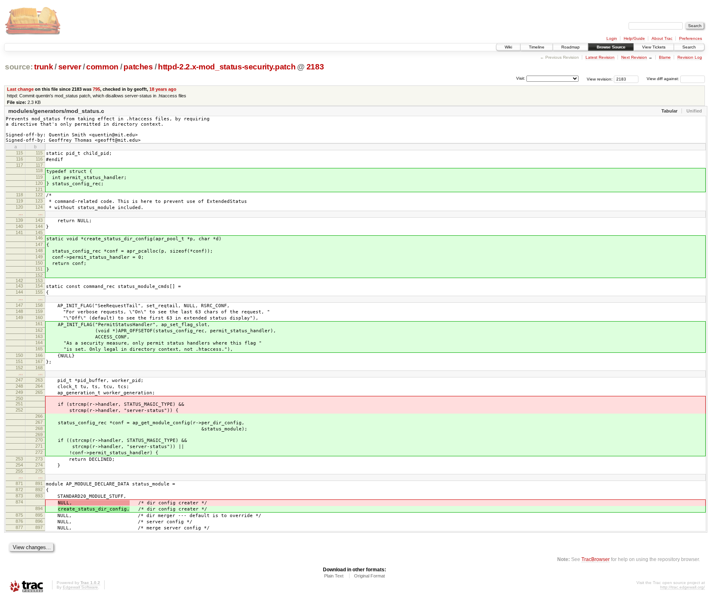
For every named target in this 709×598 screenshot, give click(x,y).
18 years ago (162, 89)
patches (138, 66)
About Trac (662, 38)
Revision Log (689, 57)
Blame (665, 57)
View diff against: (663, 78)
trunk (43, 66)
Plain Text (333, 575)
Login (611, 38)
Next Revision (634, 57)
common (102, 66)
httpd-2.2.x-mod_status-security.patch (226, 66)
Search (689, 47)
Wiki (508, 47)
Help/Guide (634, 38)
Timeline (536, 47)
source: (19, 66)
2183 (315, 66)
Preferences (690, 38)
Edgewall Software (80, 587)
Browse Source (611, 47)
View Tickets (654, 47)
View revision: (600, 78)
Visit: (520, 78)
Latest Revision (600, 57)
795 (96, 89)
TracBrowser (595, 559)
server (69, 66)
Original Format (369, 575)
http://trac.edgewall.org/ (682, 587)
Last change (20, 89)
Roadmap (570, 47)
